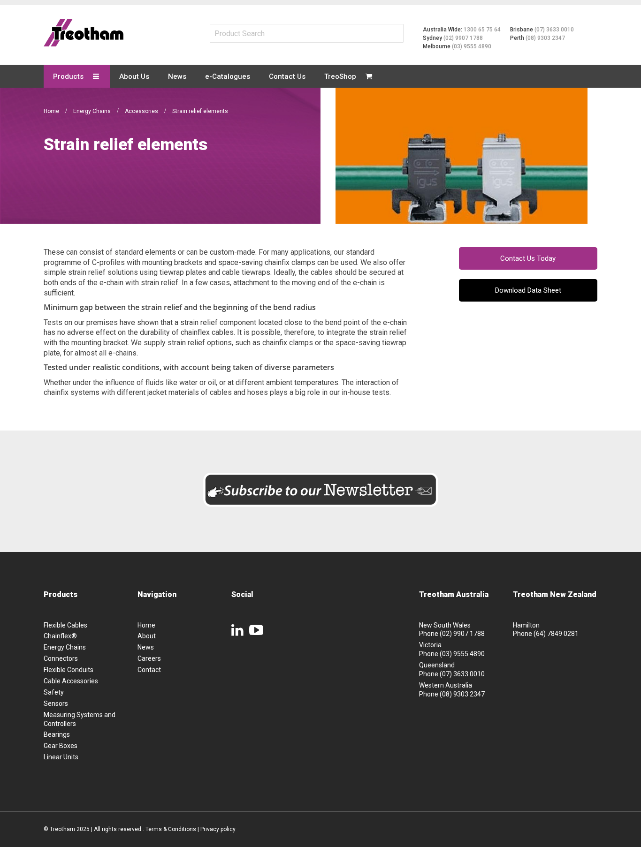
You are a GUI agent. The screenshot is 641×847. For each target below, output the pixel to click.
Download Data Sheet (528, 290)
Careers (149, 658)
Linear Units (61, 757)
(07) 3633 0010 (554, 29)
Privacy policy (218, 829)
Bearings (57, 734)
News (145, 647)
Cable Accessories (71, 681)
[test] (83, 32)
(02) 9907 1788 (463, 38)
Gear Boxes (60, 745)
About (146, 636)
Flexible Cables (65, 625)
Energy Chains (92, 111)
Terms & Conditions (170, 829)
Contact (149, 669)
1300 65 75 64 (482, 29)
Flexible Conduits (68, 669)
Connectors (61, 658)
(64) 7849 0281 (556, 633)
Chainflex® (60, 636)
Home (52, 111)
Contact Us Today (528, 258)
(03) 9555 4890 (471, 46)
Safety (54, 692)
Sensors (56, 703)
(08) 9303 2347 (545, 38)
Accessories (142, 111)
